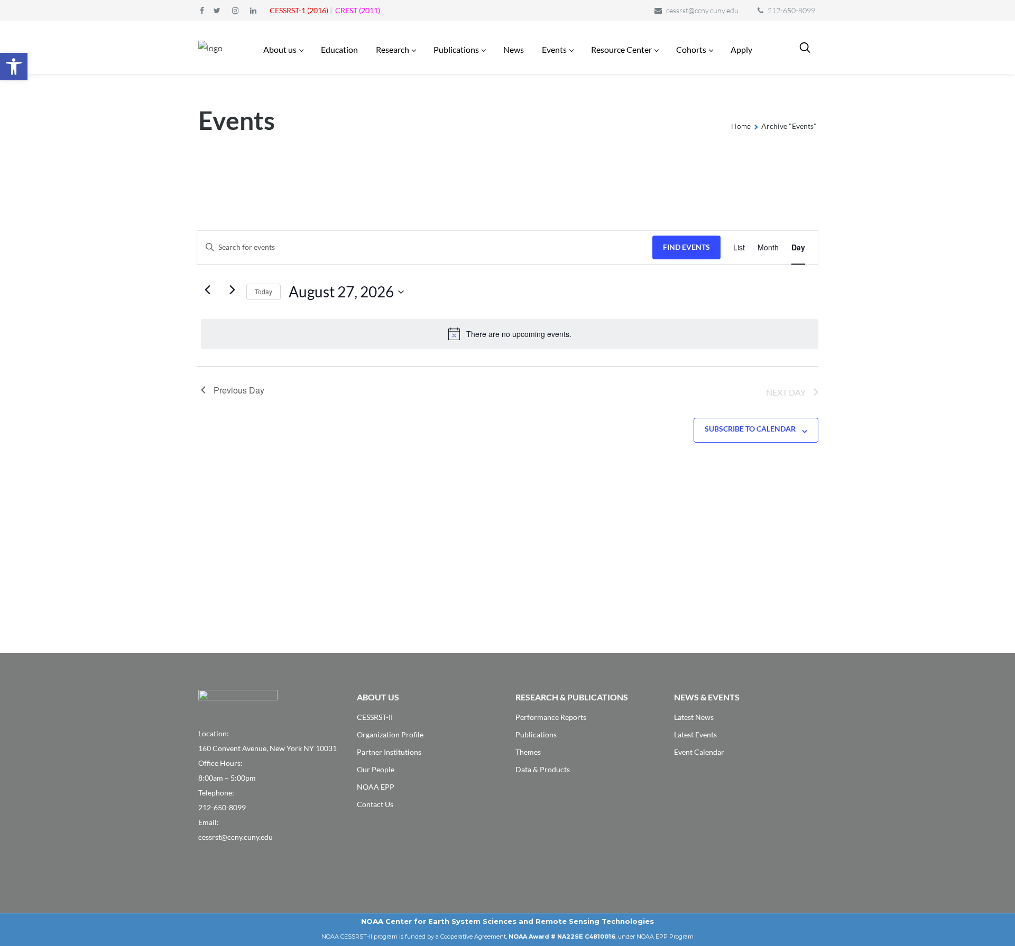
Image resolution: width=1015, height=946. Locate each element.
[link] (13, 66)
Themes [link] (528, 751)
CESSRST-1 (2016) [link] (299, 10)
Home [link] (741, 125)
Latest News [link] (694, 717)
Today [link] (263, 291)
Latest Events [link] (695, 734)
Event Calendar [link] (699, 751)
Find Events (686, 246)
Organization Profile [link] (390, 734)
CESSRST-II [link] (375, 717)
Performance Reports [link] (550, 717)
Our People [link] (375, 769)
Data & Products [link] (542, 769)
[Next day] (232, 290)
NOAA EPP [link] (375, 786)
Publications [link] (536, 734)
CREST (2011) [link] (357, 10)
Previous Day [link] (239, 390)
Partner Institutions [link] (389, 751)
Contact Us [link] (375, 804)
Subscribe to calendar (750, 428)
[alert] (509, 334)
